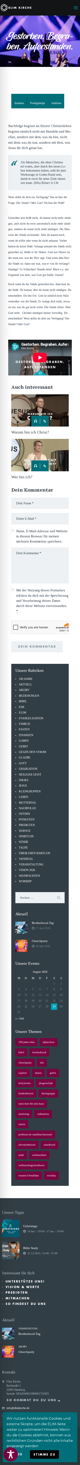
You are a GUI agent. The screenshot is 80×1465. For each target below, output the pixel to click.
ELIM (22, 712)
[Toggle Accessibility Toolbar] (10, 1454)
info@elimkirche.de (17, 1408)
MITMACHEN (18, 1298)
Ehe (42, 1062)
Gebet (53, 1072)
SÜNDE (24, 841)
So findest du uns (26, 1303)
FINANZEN (26, 735)
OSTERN (24, 813)
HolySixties (24, 1083)
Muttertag (23, 1113)
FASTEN (24, 729)
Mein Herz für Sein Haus (31, 1103)
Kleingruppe (48, 1093)
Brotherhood (39, 1052)
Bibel (21, 1052)
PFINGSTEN (26, 819)
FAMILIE (24, 723)
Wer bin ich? (21, 477)
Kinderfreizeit (25, 1093)
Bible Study (30, 1248)
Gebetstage (30, 1226)
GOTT (23, 763)
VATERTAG (26, 858)
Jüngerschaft (46, 1083)
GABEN (24, 740)
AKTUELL (25, 684)
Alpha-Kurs (48, 1042)
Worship (51, 1175)
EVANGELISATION (31, 718)
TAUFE (23, 847)
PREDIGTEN (27, 825)
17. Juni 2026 (42, 928)
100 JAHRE (26, 678)
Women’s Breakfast (28, 1175)
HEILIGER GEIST (30, 774)
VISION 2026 (27, 870)
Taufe (21, 1154)
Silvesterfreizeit (26, 1144)
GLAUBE (25, 757)
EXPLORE (22, 1072)
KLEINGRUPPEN (30, 791)
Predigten (17, 1292)
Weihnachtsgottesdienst (31, 1165)
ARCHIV (24, 690)
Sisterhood (49, 1144)
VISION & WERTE (22, 1287)
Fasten (38, 1072)
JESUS (23, 785)
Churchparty (40, 941)
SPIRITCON (26, 836)
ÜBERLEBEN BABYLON (34, 853)
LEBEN (23, 796)
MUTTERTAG (27, 802)
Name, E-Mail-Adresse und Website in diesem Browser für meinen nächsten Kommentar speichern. (41, 536)
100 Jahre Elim (26, 1042)
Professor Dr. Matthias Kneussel (35, 1134)
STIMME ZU (44, 1454)
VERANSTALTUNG (31, 864)
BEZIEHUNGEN (29, 695)
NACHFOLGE (27, 808)
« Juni (20, 1018)
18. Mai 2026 (42, 946)
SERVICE (25, 830)
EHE (22, 707)
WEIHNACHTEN (29, 875)
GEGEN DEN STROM (32, 752)
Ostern (21, 1124)
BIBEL (23, 701)
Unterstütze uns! (25, 1281)
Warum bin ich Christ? (30, 432)
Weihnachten (39, 1154)
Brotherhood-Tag (43, 923)
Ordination (43, 1113)
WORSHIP (25, 881)
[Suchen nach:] (40, 897)
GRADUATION (28, 768)
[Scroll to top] (73, 1455)
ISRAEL (24, 780)
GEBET (23, 746)
